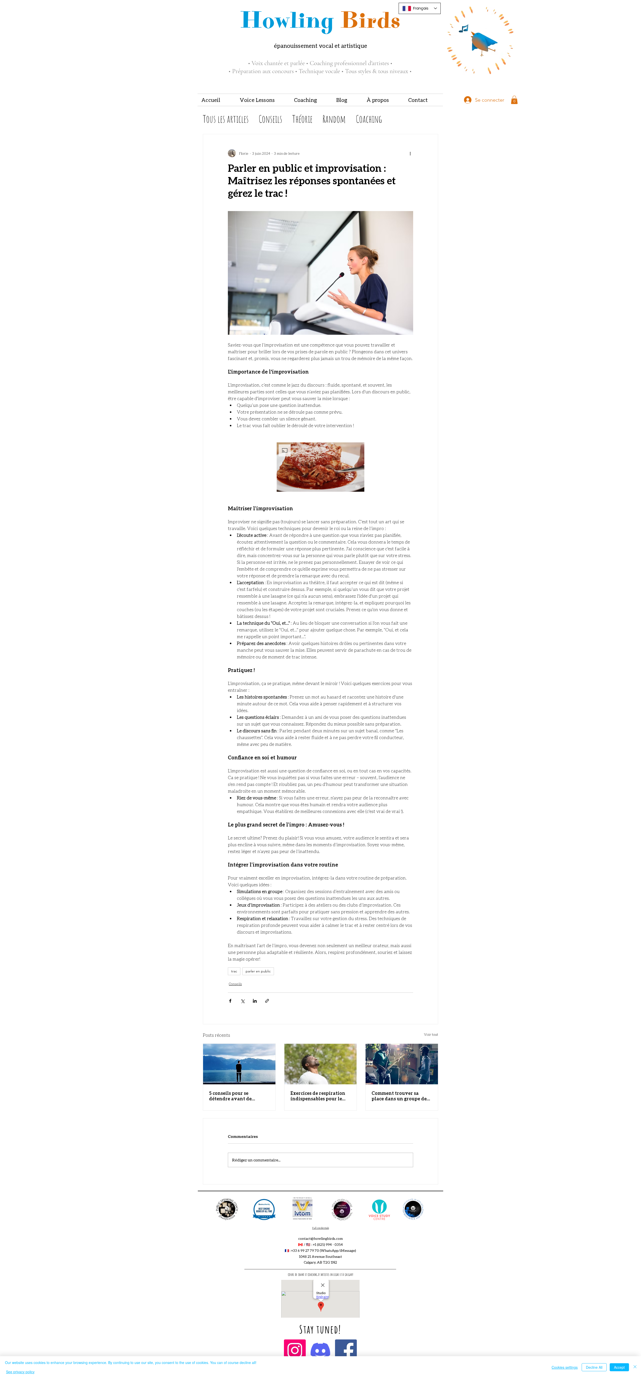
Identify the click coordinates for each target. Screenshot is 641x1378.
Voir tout (431, 1034)
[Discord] (320, 1350)
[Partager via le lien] (267, 1000)
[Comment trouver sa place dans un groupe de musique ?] (402, 1064)
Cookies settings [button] (565, 1367)
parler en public (258, 971)
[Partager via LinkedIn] (254, 1000)
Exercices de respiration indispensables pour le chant (317, 1095)
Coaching (369, 119)
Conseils (270, 119)
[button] (263, 100)
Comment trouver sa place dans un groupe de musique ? (399, 1095)
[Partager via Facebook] (230, 1000)
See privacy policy (20, 1371)
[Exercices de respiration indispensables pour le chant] (320, 1064)
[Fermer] (635, 1367)
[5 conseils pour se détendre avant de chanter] (239, 1064)
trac (234, 971)
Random (334, 119)
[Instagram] (295, 1350)
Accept (619, 1367)
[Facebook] (346, 1350)
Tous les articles (226, 119)
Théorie (302, 119)
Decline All (594, 1367)
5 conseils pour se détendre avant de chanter (230, 1095)
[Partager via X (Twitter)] (242, 1000)
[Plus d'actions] (410, 153)
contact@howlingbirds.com (320, 1238)
